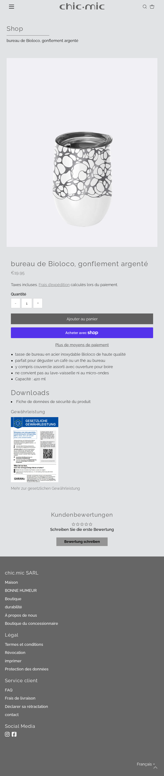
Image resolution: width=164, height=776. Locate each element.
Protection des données (26, 669)
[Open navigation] (24, 6)
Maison (11, 582)
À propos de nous (21, 615)
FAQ (8, 690)
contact (12, 714)
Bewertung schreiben (82, 542)
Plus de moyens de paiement (82, 345)
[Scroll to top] (155, 767)
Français (144, 764)
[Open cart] (152, 6)
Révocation (15, 652)
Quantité (18, 294)
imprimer (13, 661)
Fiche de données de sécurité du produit (53, 401)
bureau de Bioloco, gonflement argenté (42, 40)
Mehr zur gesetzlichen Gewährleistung (45, 488)
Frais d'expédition (54, 284)
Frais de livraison (20, 698)
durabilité (13, 607)
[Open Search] (145, 7)
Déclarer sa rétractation (26, 706)
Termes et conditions (24, 644)
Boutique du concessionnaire (31, 623)
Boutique (13, 599)
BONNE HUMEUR (21, 590)
